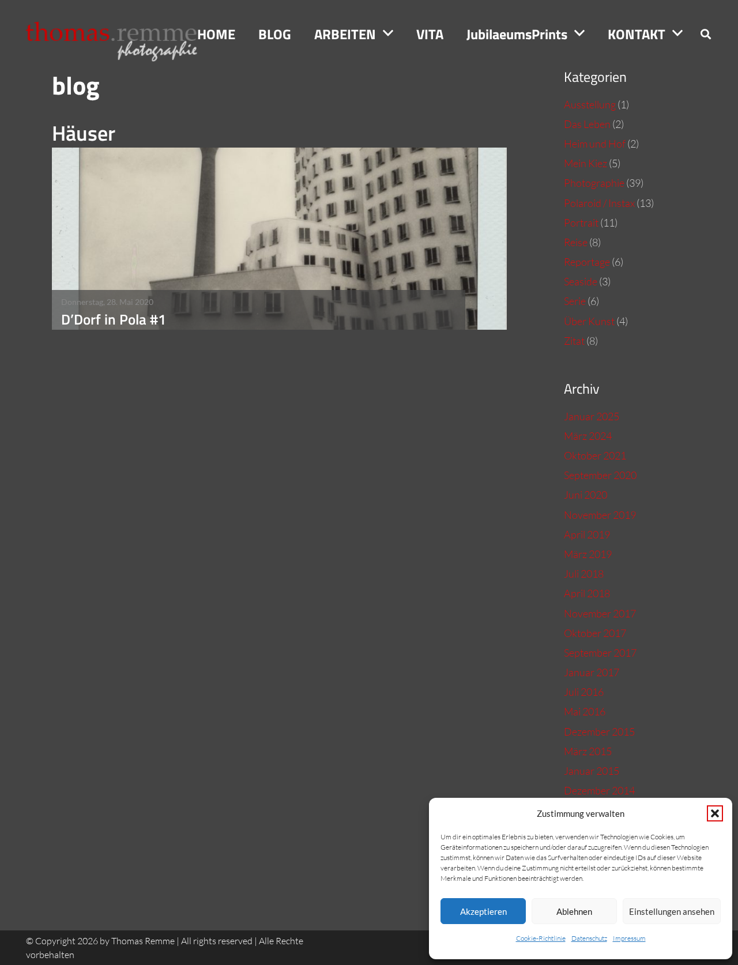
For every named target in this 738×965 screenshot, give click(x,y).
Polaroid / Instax (599, 203)
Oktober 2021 (595, 455)
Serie (575, 301)
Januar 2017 (591, 672)
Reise (576, 242)
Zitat (574, 340)
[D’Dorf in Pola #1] (279, 239)
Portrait (581, 222)
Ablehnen (574, 911)
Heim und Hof (595, 143)
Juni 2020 (585, 494)
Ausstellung (590, 104)
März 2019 (588, 554)
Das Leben (587, 124)
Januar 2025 (591, 416)
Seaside (580, 281)
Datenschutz (589, 938)
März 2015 (588, 751)
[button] (715, 813)
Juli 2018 (584, 573)
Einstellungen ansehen (671, 911)
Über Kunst (589, 321)
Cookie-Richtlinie (541, 938)
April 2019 (587, 534)
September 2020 (600, 475)
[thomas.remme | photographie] (117, 34)
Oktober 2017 (595, 633)
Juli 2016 (584, 691)
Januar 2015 (591, 770)
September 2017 (600, 652)
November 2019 (600, 514)
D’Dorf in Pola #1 (113, 319)
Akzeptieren (483, 911)
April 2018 (587, 593)
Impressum (629, 938)
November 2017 (600, 613)
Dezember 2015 (599, 731)
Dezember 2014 (599, 790)
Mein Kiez (585, 163)
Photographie (594, 182)
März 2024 (588, 435)
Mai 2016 (584, 711)
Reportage (587, 261)
